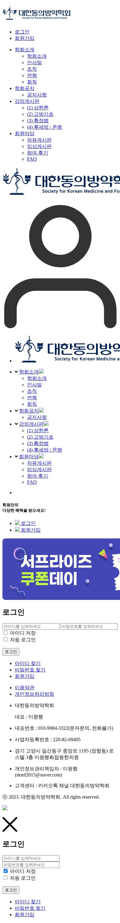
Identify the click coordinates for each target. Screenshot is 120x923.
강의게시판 (31, 424)
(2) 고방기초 (40, 437)
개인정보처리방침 (34, 694)
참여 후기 (37, 476)
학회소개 (29, 371)
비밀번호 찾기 (30, 669)
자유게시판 (39, 463)
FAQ (32, 482)
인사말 (34, 384)
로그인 (22, 31)
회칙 (32, 404)
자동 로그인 (23, 639)
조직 (32, 391)
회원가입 (24, 38)
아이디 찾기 (28, 663)
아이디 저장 (23, 633)
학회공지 (29, 410)
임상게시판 (39, 469)
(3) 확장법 (38, 443)
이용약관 (24, 687)
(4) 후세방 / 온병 (44, 449)
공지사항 (37, 417)
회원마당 (29, 456)
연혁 (32, 397)
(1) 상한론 (38, 430)
